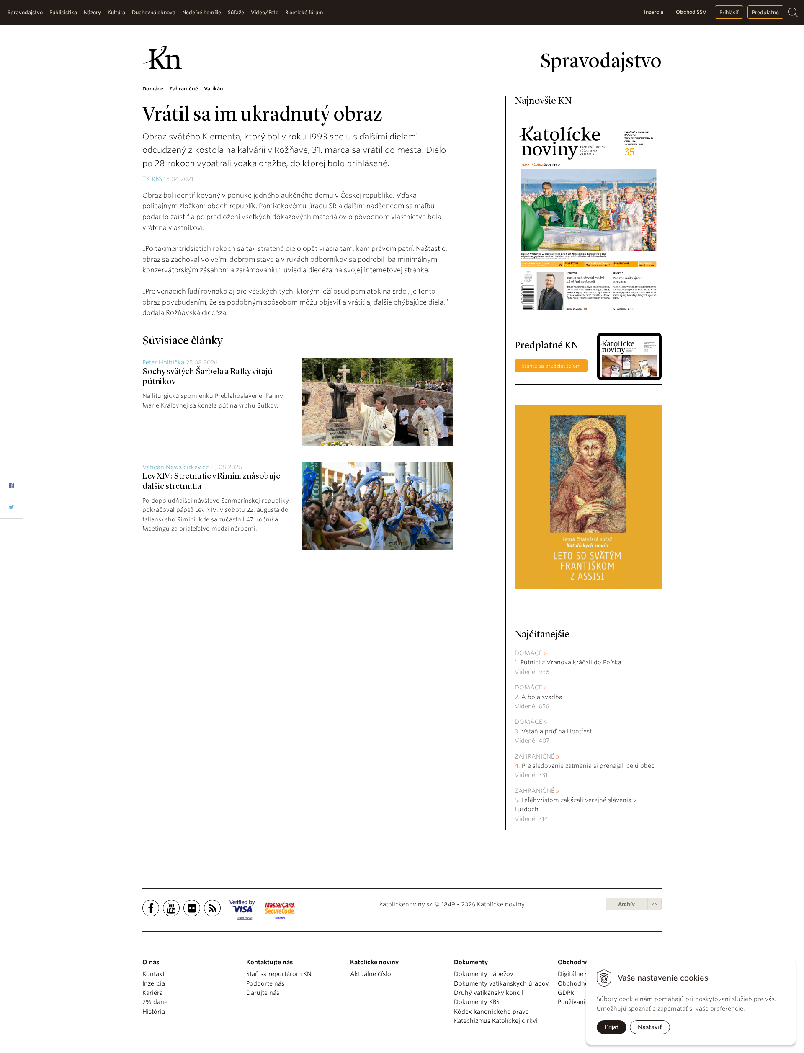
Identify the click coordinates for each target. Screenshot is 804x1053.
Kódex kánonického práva (491, 1011)
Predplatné (765, 12)
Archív (626, 904)
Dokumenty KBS (477, 1002)
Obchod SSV (691, 12)
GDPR (566, 992)
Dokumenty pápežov (483, 973)
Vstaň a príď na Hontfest (556, 731)
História (153, 1011)
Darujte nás (262, 992)
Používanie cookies (585, 1002)
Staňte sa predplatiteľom (551, 366)
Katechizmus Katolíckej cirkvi (496, 1020)
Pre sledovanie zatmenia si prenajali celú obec (589, 765)
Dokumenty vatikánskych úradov (501, 983)
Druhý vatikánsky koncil (488, 992)
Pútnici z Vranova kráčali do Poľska (571, 662)
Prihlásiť (729, 12)
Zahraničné (534, 756)
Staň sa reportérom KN (279, 973)
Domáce (528, 653)
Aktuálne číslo (370, 973)
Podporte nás (265, 983)
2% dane (155, 1002)
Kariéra (152, 992)
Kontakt (153, 973)
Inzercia (653, 12)
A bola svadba (541, 697)
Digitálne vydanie (583, 973)
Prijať (611, 1027)
